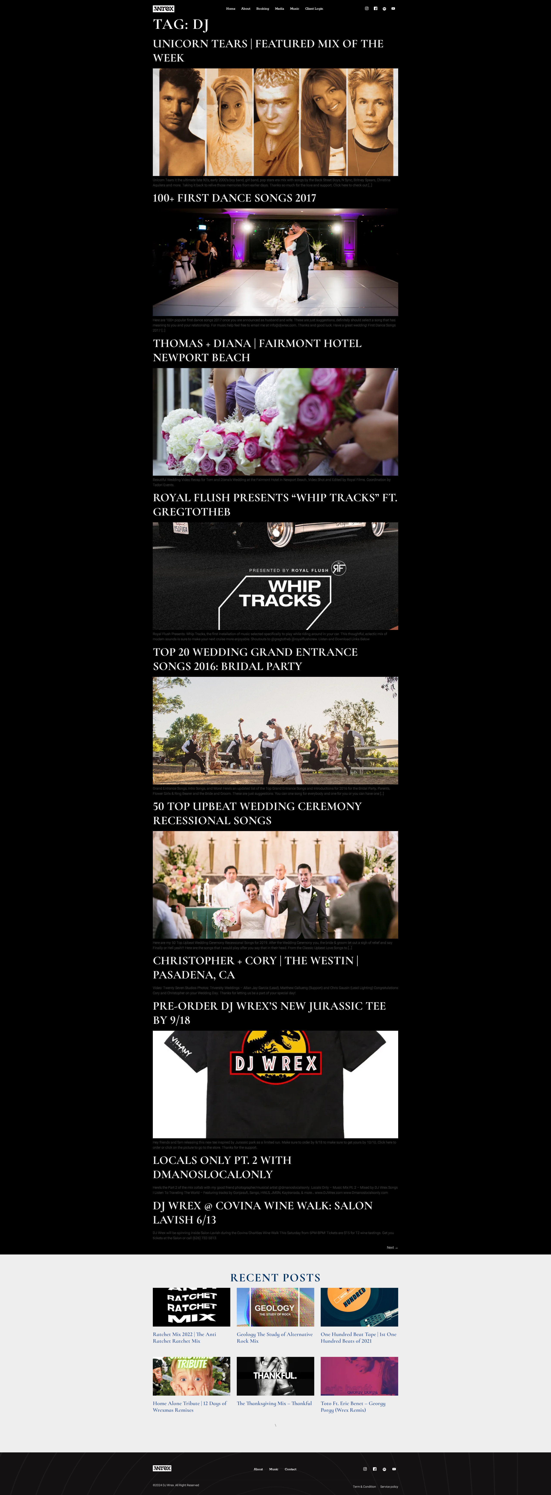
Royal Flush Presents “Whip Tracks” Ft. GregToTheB (275, 504)
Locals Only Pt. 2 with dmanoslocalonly (222, 1167)
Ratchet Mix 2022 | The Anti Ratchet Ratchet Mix (184, 1337)
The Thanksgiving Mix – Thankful (274, 1403)
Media (279, 9)
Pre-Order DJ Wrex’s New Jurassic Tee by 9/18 (269, 1013)
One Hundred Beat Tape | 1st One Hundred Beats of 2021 (358, 1337)
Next (392, 1247)
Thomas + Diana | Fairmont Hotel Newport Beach (257, 350)
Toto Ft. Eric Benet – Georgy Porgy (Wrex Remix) (353, 1406)
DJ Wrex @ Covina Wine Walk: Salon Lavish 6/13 (263, 1212)
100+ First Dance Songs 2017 (234, 198)
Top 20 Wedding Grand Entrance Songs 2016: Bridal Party (255, 659)
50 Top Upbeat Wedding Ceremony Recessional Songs (257, 813)
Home (230, 9)
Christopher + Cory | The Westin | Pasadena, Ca (255, 967)
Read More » (161, 1347)
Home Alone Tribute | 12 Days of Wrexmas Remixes (189, 1406)
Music (294, 9)
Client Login (314, 9)
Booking (262, 9)
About (245, 9)
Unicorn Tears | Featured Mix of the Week (268, 50)
